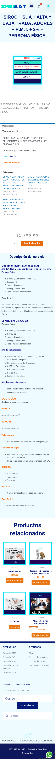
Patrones (12, 103)
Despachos (9, 647)
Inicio (3, 103)
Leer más (14, 627)
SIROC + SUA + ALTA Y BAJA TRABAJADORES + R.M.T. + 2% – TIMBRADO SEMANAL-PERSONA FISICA (14, 183)
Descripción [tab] (8, 126)
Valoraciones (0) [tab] (10, 131)
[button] (31, 5)
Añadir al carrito (32, 243)
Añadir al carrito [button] (14, 580)
